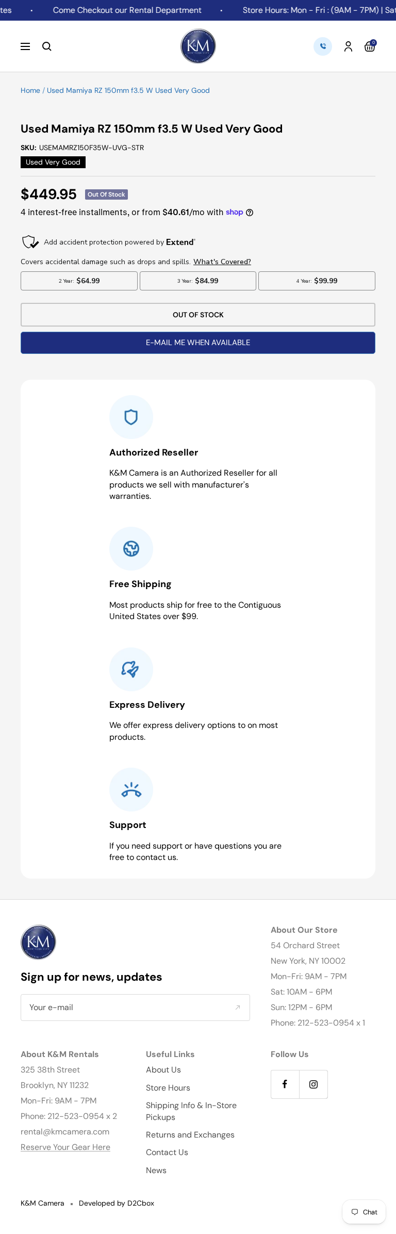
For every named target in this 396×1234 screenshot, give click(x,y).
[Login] (348, 46)
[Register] (237, 1007)
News (156, 1170)
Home (30, 90)
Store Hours (168, 1087)
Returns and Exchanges (190, 1134)
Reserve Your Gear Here (65, 1147)
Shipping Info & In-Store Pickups (191, 1111)
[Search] (47, 46)
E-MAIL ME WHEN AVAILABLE (198, 342)
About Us (163, 1069)
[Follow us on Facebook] (285, 1084)
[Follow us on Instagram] (313, 1084)
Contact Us (167, 1152)
